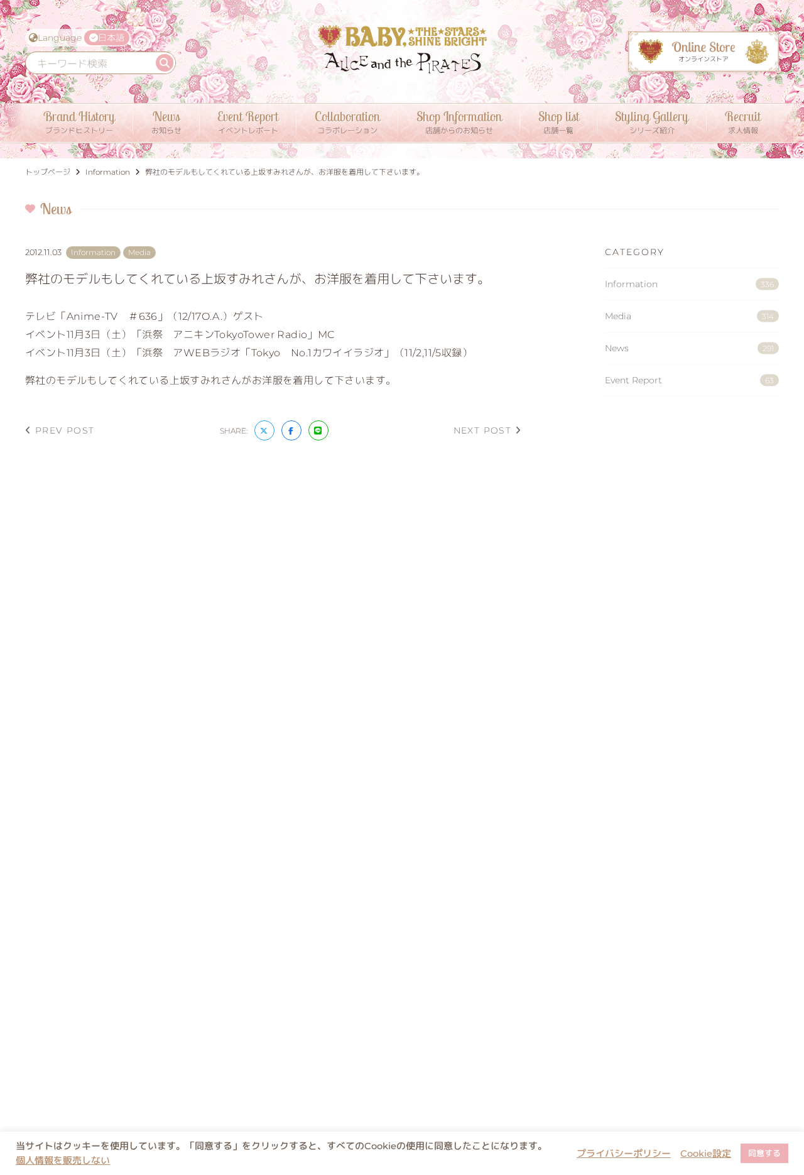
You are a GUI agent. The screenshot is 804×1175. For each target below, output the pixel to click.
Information (689, 284)
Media (689, 316)
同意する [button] (764, 1153)
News (689, 348)
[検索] (164, 63)
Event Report (689, 380)
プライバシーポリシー (624, 1153)
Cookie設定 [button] (705, 1153)
